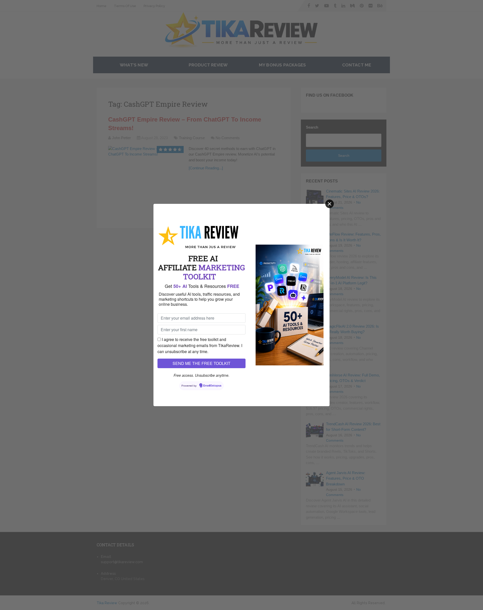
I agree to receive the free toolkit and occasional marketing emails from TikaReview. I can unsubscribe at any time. (199, 345)
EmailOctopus (212, 386)
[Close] (329, 204)
